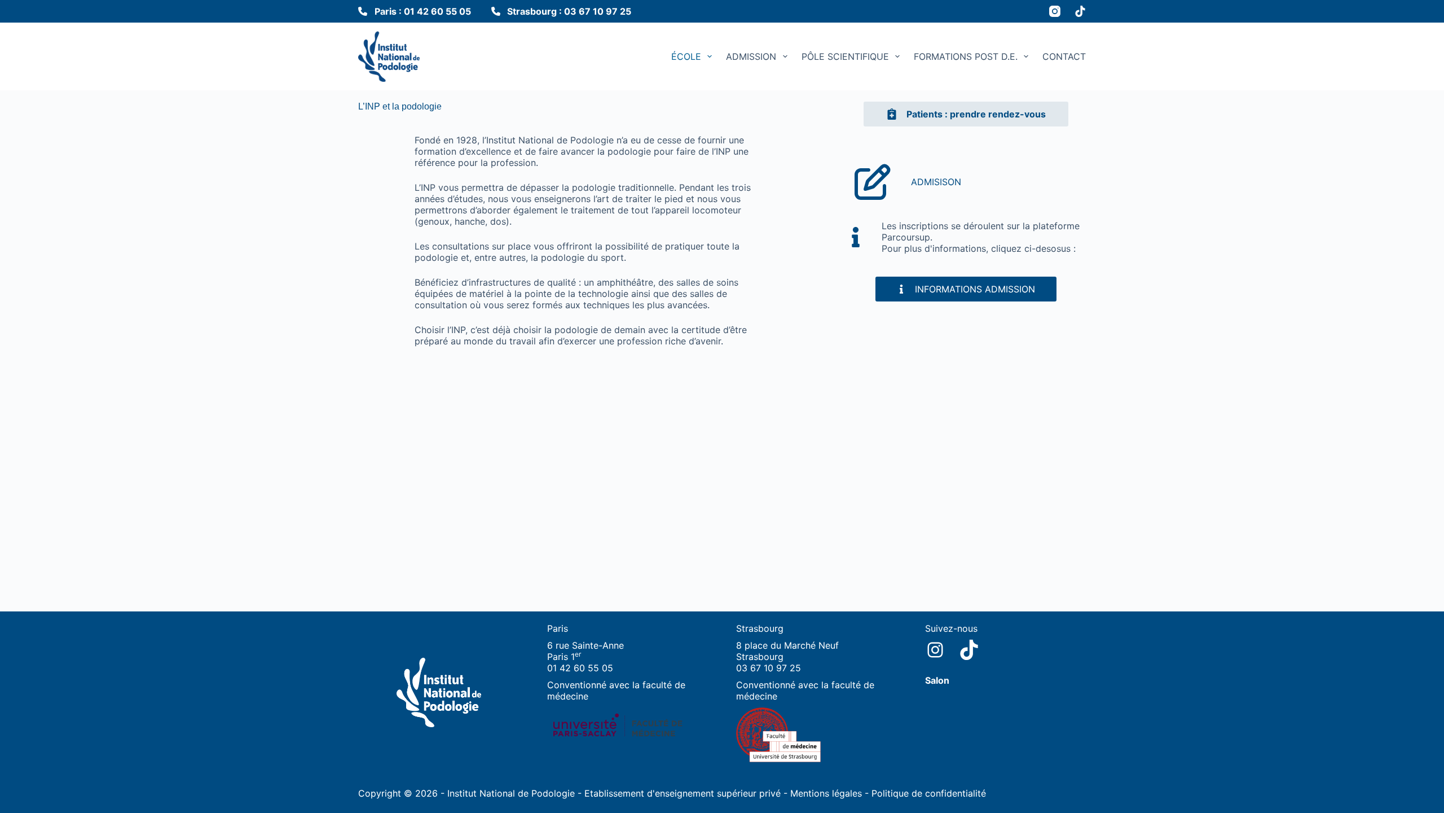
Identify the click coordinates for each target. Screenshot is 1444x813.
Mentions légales (826, 793)
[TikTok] (1080, 11)
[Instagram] (1054, 11)
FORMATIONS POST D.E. (966, 56)
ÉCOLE (686, 56)
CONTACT (1064, 56)
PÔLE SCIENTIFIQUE (845, 56)
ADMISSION (751, 56)
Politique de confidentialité (928, 793)
